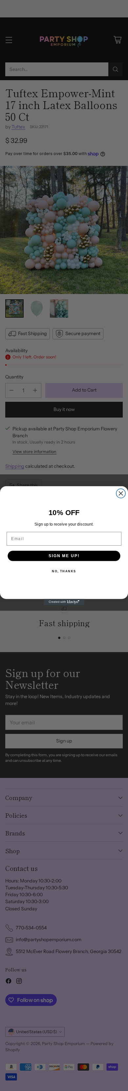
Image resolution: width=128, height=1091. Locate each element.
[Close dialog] (120, 493)
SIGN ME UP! (64, 556)
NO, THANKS (64, 571)
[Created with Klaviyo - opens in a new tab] (64, 602)
